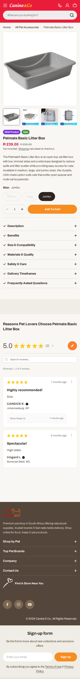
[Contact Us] (60, 5)
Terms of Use (53, 666)
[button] (52, 346)
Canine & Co (43, 618)
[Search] (72, 15)
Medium (14, 198)
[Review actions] (71, 381)
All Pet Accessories (27, 27)
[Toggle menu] (5, 5)
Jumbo (46, 196)
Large (31, 198)
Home (7, 27)
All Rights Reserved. (64, 618)
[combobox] (40, 15)
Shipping (23, 148)
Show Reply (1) (17, 418)
